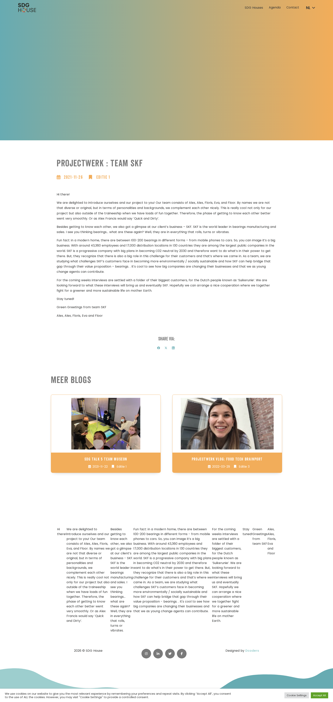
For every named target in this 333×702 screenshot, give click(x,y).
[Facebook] (159, 348)
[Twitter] (166, 348)
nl (308, 7)
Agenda (275, 7)
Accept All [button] (319, 695)
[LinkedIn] (173, 348)
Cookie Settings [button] (297, 695)
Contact (292, 7)
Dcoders (252, 650)
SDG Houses (254, 7)
